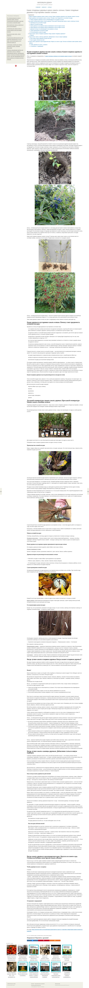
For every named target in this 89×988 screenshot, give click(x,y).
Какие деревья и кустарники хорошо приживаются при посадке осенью (47, 26)
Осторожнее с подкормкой (36, 46)
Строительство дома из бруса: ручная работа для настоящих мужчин (14, 30)
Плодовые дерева (34, 935)
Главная (38, 7)
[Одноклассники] (55, 940)
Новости (44, 7)
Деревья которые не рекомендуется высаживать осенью (44, 29)
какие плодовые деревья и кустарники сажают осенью (58, 56)
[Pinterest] (43, 940)
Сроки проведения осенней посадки (39, 30)
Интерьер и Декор (44, 2)
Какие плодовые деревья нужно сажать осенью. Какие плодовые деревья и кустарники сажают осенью (54, 16)
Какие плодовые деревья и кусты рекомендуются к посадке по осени (47, 19)
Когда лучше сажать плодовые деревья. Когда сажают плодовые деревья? (47, 33)
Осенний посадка (40, 935)
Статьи (50, 7)
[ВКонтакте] (32, 940)
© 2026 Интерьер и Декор (11, 983)
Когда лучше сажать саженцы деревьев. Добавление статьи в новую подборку (48, 37)
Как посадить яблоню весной (37, 40)
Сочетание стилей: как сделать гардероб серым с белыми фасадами (14, 46)
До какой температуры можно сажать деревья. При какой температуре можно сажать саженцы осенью (54, 21)
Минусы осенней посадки (36, 24)
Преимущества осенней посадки (38, 22)
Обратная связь (57, 983)
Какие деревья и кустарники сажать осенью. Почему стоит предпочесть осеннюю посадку (50, 18)
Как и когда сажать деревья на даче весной (40, 38)
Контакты (32, 983)
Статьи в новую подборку (47, 935)
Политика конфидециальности (36, 985)
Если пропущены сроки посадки (38, 32)
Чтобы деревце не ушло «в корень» (39, 44)
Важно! (32, 35)
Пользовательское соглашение (40, 983)
